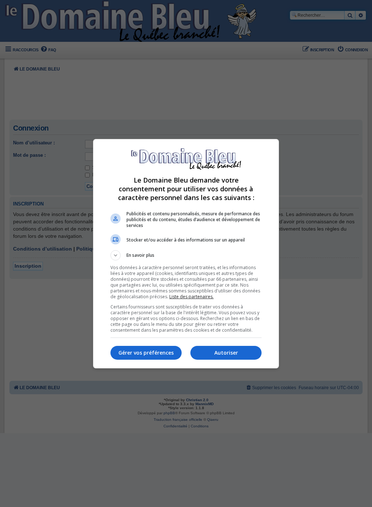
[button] (186, 255)
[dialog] (186, 253)
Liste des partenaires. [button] (191, 297)
